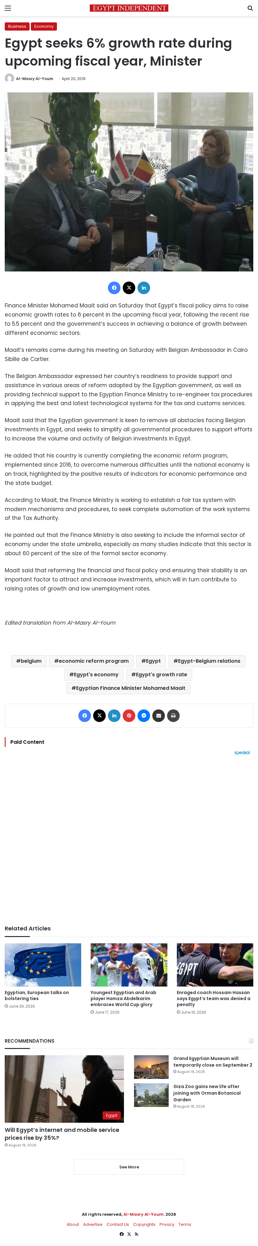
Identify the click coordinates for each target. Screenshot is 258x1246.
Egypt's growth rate (161, 674)
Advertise (93, 1224)
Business (17, 26)
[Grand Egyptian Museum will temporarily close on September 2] (151, 1067)
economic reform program (94, 661)
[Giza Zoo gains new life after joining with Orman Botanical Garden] (151, 1095)
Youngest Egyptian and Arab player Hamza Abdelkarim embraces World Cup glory (123, 998)
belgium (31, 661)
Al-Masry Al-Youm (34, 78)
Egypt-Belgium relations (209, 661)
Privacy (167, 1224)
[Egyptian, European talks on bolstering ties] (43, 965)
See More (129, 1167)
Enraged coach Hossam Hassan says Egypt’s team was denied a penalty (213, 998)
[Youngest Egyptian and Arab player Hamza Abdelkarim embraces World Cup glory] (129, 965)
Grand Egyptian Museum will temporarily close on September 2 (212, 1061)
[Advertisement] (129, 840)
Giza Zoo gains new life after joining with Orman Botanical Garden (207, 1093)
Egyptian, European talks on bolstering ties (37, 995)
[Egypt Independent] (129, 8)
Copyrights (144, 1224)
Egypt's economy (96, 674)
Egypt (153, 661)
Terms (184, 1224)
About (73, 1224)
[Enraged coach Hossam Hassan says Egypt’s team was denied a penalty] (215, 965)
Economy (43, 26)
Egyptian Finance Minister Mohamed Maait (130, 688)
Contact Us (118, 1224)
